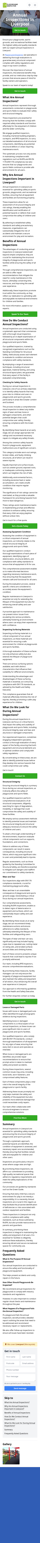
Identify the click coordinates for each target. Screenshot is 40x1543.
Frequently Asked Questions (16, 1433)
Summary (8, 1429)
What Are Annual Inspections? (17, 1402)
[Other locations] (29, 5)
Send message (20, 1388)
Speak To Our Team (20, 314)
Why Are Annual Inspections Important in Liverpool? (16, 1407)
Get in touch (20, 30)
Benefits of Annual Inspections (17, 1412)
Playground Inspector (14, 55)
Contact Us (20, 776)
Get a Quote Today (20, 526)
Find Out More (20, 1118)
